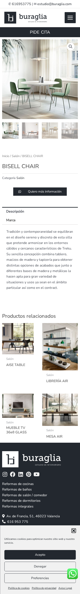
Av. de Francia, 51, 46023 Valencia (33, 516)
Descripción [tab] (15, 211)
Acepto (40, 555)
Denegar (40, 566)
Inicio (5, 156)
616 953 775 (17, 521)
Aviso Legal (65, 588)
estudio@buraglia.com (54, 4)
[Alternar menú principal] (70, 17)
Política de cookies (19, 588)
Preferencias (40, 578)
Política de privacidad (44, 588)
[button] (73, 531)
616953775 (21, 4)
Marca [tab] (10, 220)
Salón (16, 156)
